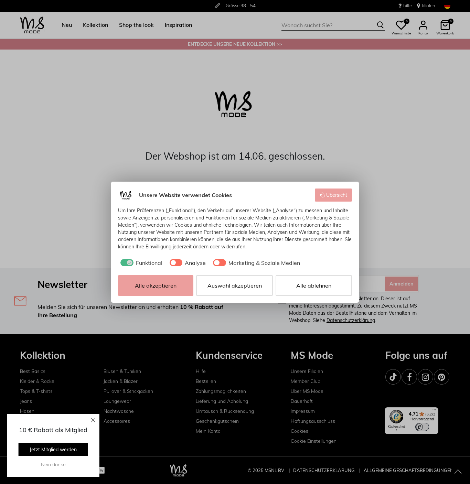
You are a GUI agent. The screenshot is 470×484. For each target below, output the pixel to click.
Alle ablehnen (313, 285)
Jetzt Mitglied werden (53, 450)
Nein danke (53, 464)
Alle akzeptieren (156, 285)
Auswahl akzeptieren (234, 285)
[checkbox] (140, 263)
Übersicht (336, 195)
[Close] (93, 420)
